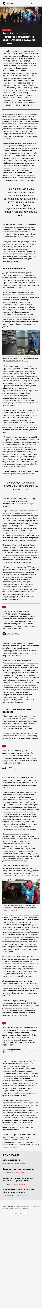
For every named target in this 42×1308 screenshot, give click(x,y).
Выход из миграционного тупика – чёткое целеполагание (19, 1191)
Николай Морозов (21, 33)
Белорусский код (11, 1160)
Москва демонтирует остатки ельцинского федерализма (17, 1179)
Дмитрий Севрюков (20, 1163)
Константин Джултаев (20, 1184)
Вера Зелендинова (19, 1172)
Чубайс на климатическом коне (18, 1169)
